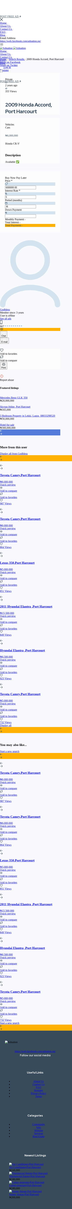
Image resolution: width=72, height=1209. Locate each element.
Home (3, 23)
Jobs (38, 1127)
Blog (3, 35)
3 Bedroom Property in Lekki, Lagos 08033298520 (27, 415)
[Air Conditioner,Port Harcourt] (26, 1164)
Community (38, 1124)
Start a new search (9, 751)
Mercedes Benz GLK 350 (13, 397)
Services (38, 1133)
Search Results (17, 59)
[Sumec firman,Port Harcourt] (25, 1191)
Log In (7, 67)
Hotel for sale (7, 424)
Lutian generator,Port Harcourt (25, 1185)
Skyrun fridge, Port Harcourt (15, 406)
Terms (38, 1096)
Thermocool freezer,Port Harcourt (27, 1176)
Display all (5, 725)
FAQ (3, 32)
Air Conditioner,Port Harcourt (25, 1167)
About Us (5, 26)
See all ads (5, 318)
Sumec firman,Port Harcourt (24, 1194)
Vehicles (38, 1130)
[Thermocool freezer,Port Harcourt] (28, 1173)
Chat (3, 336)
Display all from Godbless (14, 453)
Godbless (5, 309)
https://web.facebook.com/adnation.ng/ (20, 41)
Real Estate (39, 1136)
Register (4, 70)
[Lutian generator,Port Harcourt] (26, 1182)
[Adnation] (6, 48)
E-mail (4, 342)
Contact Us (6, 29)
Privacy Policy (38, 1093)
